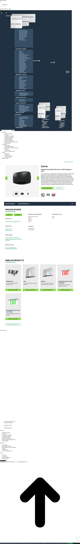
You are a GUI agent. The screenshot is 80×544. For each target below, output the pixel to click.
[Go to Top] (40, 542)
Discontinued (5, 440)
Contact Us (4, 456)
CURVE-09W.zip (8, 230)
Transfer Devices (6, 437)
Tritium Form (5, 449)
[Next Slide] (38, 178)
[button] (22, 178)
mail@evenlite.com (8, 427)
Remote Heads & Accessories (8, 439)
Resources (10, 204)
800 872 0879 (3, 0)
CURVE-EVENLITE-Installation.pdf (12, 237)
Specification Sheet (47, 188)
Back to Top (73, 204)
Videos (3, 448)
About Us (4, 455)
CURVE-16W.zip (8, 228)
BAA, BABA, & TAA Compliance (9, 447)
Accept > (70, 543)
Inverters (4, 433)
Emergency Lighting (6, 436)
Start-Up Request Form (7, 450)
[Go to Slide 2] (22, 194)
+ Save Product (58, 188)
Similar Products (23, 204)
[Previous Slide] (6, 178)
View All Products (6, 432)
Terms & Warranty (6, 457)
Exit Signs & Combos (7, 435)
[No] (72, 543)
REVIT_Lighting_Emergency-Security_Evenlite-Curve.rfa (11, 248)
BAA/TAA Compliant (6, 438)
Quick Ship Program (6, 446)
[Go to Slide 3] (28, 194)
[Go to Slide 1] (16, 194)
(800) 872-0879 (7, 425)
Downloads (4, 445)
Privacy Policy (5, 458)
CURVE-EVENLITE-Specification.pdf (12, 221)
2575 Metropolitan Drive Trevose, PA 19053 (9, 422)
